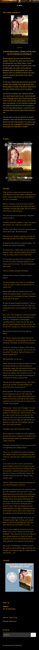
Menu (20, 5)
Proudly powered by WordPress (12, 645)
